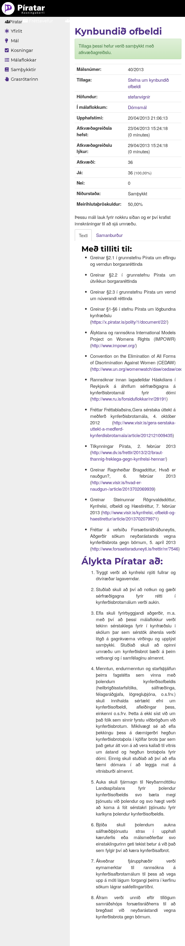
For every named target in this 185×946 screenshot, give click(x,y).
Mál (14, 40)
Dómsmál (137, 107)
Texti (83, 235)
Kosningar (21, 50)
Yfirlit (16, 31)
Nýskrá (161, 21)
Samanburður (109, 235)
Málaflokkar (23, 60)
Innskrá (126, 21)
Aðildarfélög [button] (85, 21)
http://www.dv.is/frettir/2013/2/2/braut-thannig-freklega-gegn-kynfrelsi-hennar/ (128, 455)
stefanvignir (139, 96)
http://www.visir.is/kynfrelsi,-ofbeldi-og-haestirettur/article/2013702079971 (133, 515)
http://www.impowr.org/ (113, 345)
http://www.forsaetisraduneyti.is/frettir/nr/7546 (135, 548)
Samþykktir (23, 69)
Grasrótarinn (24, 79)
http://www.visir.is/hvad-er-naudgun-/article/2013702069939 (122, 485)
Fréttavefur (40, 21)
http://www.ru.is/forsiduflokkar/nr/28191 (129, 399)
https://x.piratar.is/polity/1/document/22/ (129, 322)
